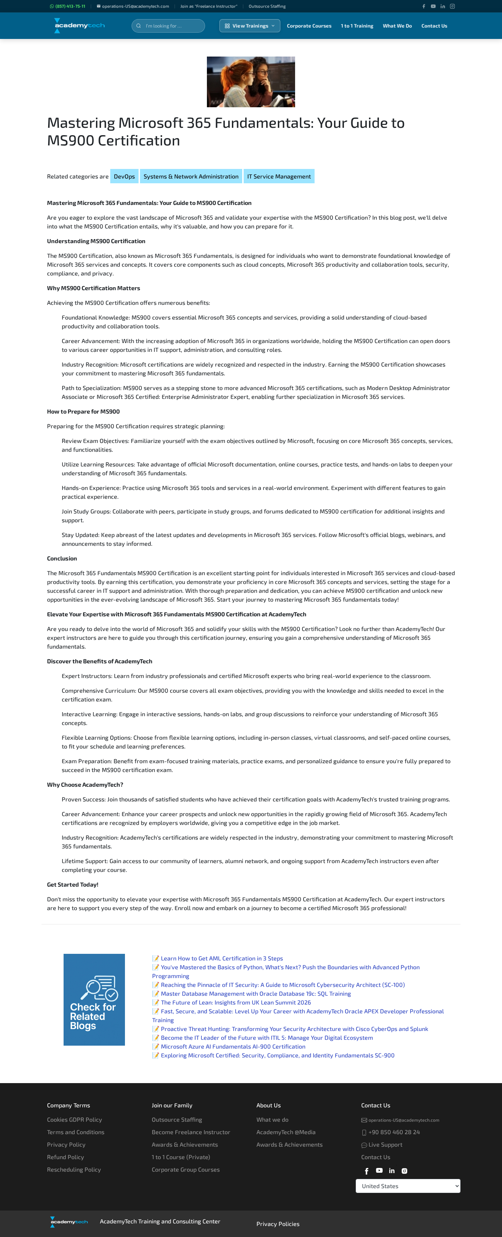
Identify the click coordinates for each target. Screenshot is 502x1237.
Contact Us (434, 26)
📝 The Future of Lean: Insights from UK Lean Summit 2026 (231, 1002)
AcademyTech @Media (286, 1131)
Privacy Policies (278, 1223)
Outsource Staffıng (267, 6)
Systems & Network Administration (191, 176)
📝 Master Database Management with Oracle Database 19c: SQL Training (251, 993)
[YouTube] (433, 6)
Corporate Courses (309, 26)
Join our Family (172, 1104)
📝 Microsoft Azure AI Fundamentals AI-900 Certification (228, 1046)
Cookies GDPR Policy (74, 1119)
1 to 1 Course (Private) (181, 1156)
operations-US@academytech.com (135, 6)
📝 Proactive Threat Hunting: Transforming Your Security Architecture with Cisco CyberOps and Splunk (290, 1028)
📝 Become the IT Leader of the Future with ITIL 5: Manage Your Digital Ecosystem (262, 1037)
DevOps (124, 176)
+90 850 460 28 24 (393, 1131)
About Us (269, 1104)
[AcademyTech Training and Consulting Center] (84, 25)
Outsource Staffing (177, 1119)
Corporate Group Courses (186, 1169)
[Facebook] (423, 6)
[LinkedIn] (442, 6)
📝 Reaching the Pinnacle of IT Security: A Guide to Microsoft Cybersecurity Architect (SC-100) (278, 984)
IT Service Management (279, 176)
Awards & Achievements (185, 1144)
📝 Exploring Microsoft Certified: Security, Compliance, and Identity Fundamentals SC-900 (273, 1055)
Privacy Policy (66, 1144)
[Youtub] (379, 1169)
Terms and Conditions (75, 1131)
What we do (272, 1119)
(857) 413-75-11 (70, 6)
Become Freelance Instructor (191, 1131)
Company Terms (68, 1104)
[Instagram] (452, 6)
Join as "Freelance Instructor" (208, 6)
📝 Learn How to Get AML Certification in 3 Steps (217, 958)
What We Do (397, 26)
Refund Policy (65, 1156)
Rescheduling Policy (74, 1169)
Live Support (384, 1144)
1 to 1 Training (357, 26)
